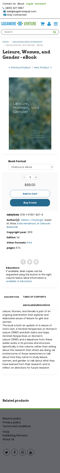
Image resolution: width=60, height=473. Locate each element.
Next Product (42, 67)
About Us (8, 439)
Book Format (17, 161)
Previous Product (20, 67)
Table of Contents (34, 296)
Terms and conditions (16, 426)
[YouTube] (30, 452)
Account (40, 3)
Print (29, 242)
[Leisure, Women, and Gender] (30, 113)
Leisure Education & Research (27, 41)
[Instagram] (22, 452)
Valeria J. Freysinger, (32, 220)
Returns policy (11, 418)
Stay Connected (16, 14)
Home (5, 41)
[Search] (54, 32)
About (20, 3)
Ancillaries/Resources (36, 305)
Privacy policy (11, 422)
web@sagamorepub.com (21, 11)
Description (11, 297)
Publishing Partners (15, 435)
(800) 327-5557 (14, 8)
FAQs (5, 432)
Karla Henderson (26, 223)
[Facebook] (14, 452)
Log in (29, 3)
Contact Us (9, 3)
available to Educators (19, 281)
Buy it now (30, 202)
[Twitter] (6, 452)
